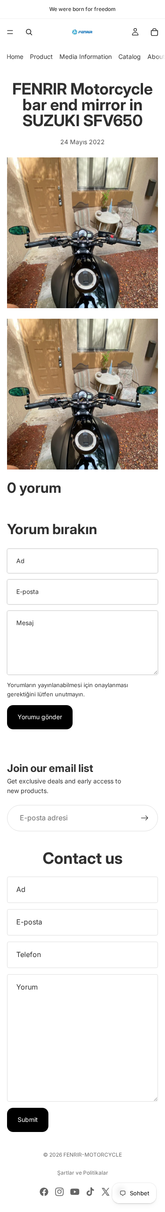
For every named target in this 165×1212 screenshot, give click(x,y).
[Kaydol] (145, 818)
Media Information (85, 56)
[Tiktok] (90, 1192)
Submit (28, 1119)
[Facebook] (44, 1192)
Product (41, 56)
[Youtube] (75, 1192)
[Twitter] (105, 1192)
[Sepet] (154, 32)
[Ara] (29, 32)
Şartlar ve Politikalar (82, 1172)
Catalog (129, 56)
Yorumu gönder (40, 717)
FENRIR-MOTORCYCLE (92, 1154)
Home (15, 56)
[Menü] (10, 32)
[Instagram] (59, 1192)
